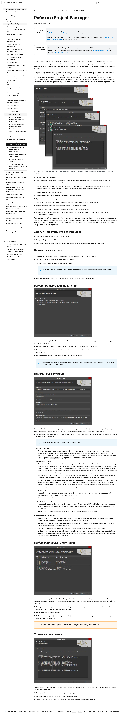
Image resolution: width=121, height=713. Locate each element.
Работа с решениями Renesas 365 (16, 84)
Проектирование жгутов (14, 223)
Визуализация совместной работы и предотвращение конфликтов (15, 78)
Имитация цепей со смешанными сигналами (16, 178)
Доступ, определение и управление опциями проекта (16, 126)
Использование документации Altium (16, 245)
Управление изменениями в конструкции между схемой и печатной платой (15, 189)
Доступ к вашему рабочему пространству (16, 36)
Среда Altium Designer (64, 10)
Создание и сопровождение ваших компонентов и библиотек (16, 227)
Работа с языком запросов (17, 137)
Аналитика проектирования (17, 131)
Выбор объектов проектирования (12, 97)
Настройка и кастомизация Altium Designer (17, 156)
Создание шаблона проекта (17, 134)
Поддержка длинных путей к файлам (17, 161)
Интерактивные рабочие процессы (15, 89)
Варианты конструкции (14, 93)
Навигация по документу (15, 54)
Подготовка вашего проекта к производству (15, 212)
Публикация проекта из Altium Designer (16, 66)
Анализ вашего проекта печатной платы (16, 198)
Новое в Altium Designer (13, 12)
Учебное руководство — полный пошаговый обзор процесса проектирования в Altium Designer (16, 18)
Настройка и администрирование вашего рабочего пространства (16, 232)
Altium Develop (104, 31)
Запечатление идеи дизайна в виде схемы (15, 173)
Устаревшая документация (101, 50)
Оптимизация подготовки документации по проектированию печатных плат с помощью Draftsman (16, 205)
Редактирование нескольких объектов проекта (16, 102)
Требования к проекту (14, 73)
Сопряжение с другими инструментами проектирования (16, 150)
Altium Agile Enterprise (62, 33)
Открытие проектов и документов (14, 46)
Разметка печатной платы (14, 194)
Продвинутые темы (13, 114)
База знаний (11, 259)
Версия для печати (113, 711)
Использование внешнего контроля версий (17, 141)
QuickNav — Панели (13, 111)
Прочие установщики (61, 52)
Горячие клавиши (12, 108)
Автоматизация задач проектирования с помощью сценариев (18, 166)
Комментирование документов (17, 70)
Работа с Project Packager (17, 145)
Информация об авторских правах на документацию (15, 250)
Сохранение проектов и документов (14, 58)
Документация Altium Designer (47, 10)
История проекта (12, 62)
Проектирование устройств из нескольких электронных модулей (15, 218)
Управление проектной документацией (14, 50)
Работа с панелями (13, 105)
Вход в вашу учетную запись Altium (16, 31)
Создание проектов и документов (14, 41)
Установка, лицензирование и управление (15, 237)
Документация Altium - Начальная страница (14, 255)
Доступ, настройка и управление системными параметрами (16, 119)
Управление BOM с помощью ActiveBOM (15, 183)
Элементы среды (12, 27)
